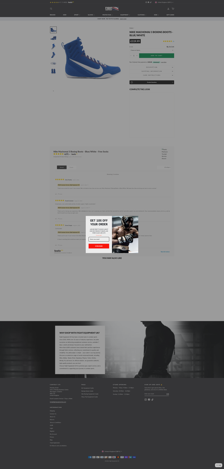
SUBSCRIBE (99, 246)
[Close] (136, 218)
